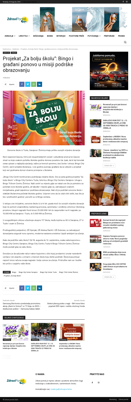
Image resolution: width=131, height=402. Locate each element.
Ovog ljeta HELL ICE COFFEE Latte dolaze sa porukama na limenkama (115, 266)
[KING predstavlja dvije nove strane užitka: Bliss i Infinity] (95, 255)
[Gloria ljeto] (80, 19)
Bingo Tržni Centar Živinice (68, 272)
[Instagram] (126, 1)
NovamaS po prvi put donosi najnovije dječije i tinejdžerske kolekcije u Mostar (14, 346)
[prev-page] (4, 357)
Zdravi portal (123, 399)
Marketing (113, 399)
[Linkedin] (39, 84)
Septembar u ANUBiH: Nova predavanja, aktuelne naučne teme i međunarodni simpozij (70, 346)
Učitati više (108, 165)
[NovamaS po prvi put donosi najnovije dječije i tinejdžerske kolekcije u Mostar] (15, 332)
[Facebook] (123, 1)
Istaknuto (15, 49)
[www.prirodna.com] (109, 190)
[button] (125, 42)
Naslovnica (7, 49)
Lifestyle (14, 53)
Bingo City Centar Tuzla (48, 272)
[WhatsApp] (33, 84)
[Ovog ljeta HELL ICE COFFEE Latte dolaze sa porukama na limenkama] (95, 267)
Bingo (14, 272)
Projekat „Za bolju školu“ (12, 276)
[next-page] (8, 357)
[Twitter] (27, 84)
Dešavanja (7, 340)
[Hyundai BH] (109, 71)
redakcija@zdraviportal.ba (61, 389)
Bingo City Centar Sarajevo (28, 272)
